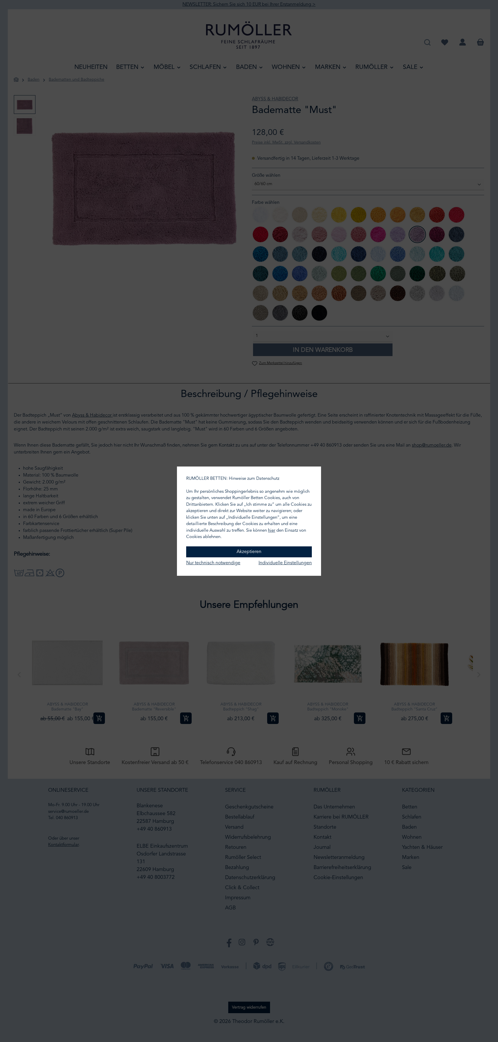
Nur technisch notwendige (213, 563)
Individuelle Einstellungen (285, 563)
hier (271, 530)
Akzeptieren (249, 552)
